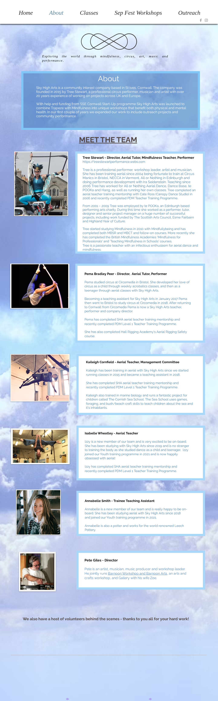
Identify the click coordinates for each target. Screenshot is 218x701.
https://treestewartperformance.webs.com (114, 162)
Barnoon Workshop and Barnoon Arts (137, 573)
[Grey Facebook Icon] (201, 20)
